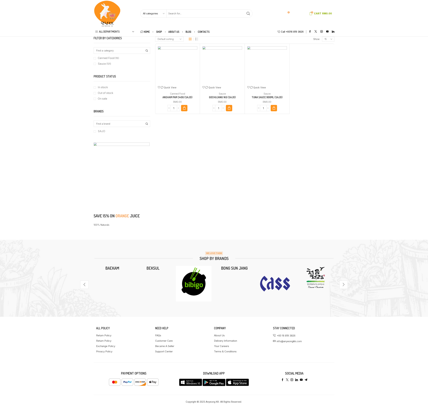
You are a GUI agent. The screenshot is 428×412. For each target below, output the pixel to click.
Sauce (222, 93)
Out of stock (105, 93)
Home (147, 31)
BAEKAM (112, 268)
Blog (188, 31)
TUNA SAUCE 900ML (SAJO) (267, 97)
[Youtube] (327, 31)
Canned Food (177, 93)
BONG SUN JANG (234, 268)
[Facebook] (310, 31)
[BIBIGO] (193, 283)
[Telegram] (306, 379)
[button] (84, 285)
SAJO (101, 131)
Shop (159, 31)
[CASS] (275, 283)
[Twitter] (315, 31)
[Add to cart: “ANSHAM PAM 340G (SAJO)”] (184, 108)
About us (173, 31)
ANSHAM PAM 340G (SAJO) (177, 97)
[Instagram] (321, 31)
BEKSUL (152, 268)
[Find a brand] (147, 124)
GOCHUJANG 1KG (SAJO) (222, 97)
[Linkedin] (333, 31)
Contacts (203, 31)
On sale (102, 98)
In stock (103, 87)
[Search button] (248, 14)
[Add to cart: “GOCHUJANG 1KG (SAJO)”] (229, 108)
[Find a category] (147, 50)
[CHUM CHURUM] (316, 277)
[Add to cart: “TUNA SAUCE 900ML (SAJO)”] (274, 108)
